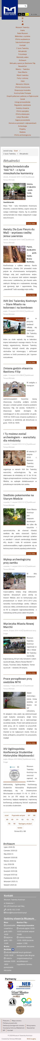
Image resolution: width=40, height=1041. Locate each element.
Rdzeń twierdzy (22, 75)
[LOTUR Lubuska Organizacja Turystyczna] (26, 1002)
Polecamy (6, 1021)
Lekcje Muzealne (22, 117)
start (7, 815)
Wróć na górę (31, 1039)
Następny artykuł (25, 823)
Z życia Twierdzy (22, 48)
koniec (20, 827)
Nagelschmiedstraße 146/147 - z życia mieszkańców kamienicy (18, 169)
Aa (19, 14)
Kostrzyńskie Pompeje (22, 93)
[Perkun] (12, 1002)
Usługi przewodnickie (22, 102)
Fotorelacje (22, 54)
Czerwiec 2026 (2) (10, 850)
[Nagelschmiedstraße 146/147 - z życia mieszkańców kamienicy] (14, 191)
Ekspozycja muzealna (22, 90)
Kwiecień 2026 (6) (10, 857)
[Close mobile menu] (22, 21)
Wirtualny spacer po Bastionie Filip (22, 63)
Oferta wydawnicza (22, 39)
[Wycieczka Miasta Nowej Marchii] (14, 645)
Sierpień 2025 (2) (10, 884)
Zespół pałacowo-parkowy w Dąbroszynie (22, 96)
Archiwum (22, 60)
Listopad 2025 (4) (10, 874)
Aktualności (22, 51)
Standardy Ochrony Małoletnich (14, 1028)
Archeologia (22, 126)
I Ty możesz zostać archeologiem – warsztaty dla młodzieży (19, 437)
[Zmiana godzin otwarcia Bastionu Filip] (14, 388)
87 (29, 815)
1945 (23, 81)
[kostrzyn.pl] (10, 985)
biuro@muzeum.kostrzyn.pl (16, 912)
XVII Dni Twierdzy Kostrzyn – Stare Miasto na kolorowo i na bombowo (20, 304)
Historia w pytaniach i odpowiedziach (22, 123)
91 (17, 819)
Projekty (22, 129)
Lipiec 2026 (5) (9, 847)
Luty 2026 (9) (9, 864)
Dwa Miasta (22, 72)
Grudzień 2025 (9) (10, 871)
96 (14, 823)
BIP (4, 1030)
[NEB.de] (24, 985)
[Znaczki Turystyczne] (20, 1010)
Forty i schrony (22, 78)
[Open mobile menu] (22, 18)
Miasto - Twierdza (22, 69)
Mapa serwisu (16, 1021)
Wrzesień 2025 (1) (11, 881)
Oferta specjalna (22, 111)
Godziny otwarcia (22, 108)
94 (33, 819)
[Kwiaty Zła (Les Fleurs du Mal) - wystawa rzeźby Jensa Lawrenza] (14, 253)
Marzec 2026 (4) (10, 861)
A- (32, 14)
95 (9, 823)
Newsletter (22, 66)
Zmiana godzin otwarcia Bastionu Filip (18, 370)
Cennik (22, 99)
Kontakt (22, 45)
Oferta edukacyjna (22, 114)
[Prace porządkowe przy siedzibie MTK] (14, 700)
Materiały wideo (22, 57)
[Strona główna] (23, 24)
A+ (36, 14)
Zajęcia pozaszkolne (22, 120)
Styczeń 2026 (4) (10, 867)
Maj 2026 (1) (8, 854)
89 (7, 819)
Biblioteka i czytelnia (22, 36)
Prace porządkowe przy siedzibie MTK (17, 680)
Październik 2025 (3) (11, 878)
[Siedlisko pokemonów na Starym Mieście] (14, 516)
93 (28, 819)
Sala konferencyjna (23, 42)
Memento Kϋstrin (22, 84)
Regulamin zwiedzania (22, 105)
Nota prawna (31, 1025)
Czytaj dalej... (31, 223)
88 (34, 815)
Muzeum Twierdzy (22, 27)
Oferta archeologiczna (22, 135)
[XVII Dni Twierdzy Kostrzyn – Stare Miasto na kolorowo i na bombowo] (14, 325)
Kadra (22, 30)
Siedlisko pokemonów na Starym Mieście (18, 497)
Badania (22, 132)
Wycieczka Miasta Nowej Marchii (18, 625)
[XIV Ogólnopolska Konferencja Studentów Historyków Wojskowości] (14, 773)
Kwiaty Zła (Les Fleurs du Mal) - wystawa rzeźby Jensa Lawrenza (19, 232)
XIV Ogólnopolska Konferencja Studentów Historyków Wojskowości (18, 752)
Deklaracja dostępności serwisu (13, 1025)
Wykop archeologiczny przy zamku (17, 561)
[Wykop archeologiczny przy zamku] (14, 580)
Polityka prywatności (10, 1023)
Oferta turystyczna (22, 87)
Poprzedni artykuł (18, 815)
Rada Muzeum (22, 33)
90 (12, 819)
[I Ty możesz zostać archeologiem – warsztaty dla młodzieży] (14, 457)
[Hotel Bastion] (20, 993)
